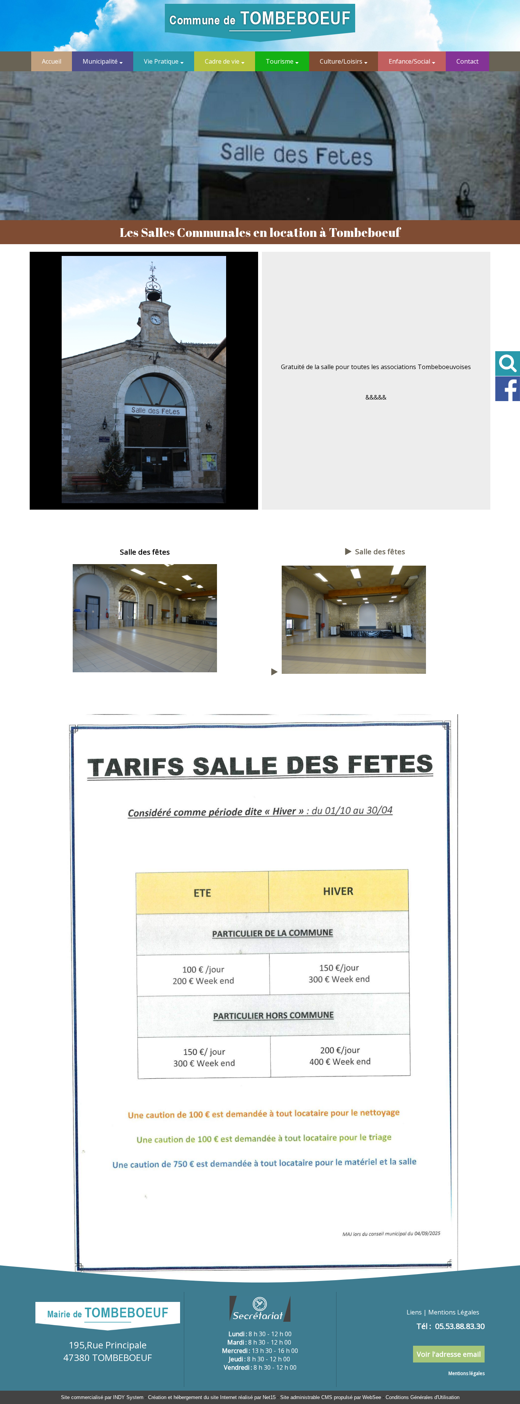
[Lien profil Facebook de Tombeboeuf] (507, 399)
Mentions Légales (453, 1312)
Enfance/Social (409, 61)
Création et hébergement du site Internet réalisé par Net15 (212, 1397)
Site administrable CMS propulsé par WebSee (330, 1397)
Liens (414, 1312)
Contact (467, 61)
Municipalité (100, 61)
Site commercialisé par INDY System (102, 1397)
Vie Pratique (161, 61)
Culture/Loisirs (341, 61)
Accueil (51, 61)
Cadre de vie (222, 61)
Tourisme (279, 61)
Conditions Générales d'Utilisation (422, 1397)
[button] (507, 363)
